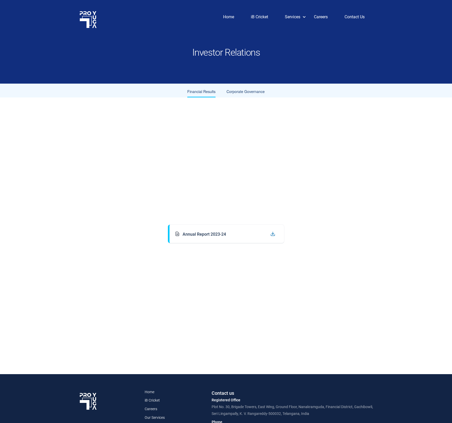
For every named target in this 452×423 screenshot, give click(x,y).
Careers (151, 409)
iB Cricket (152, 400)
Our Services (155, 417)
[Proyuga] (88, 19)
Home (149, 392)
